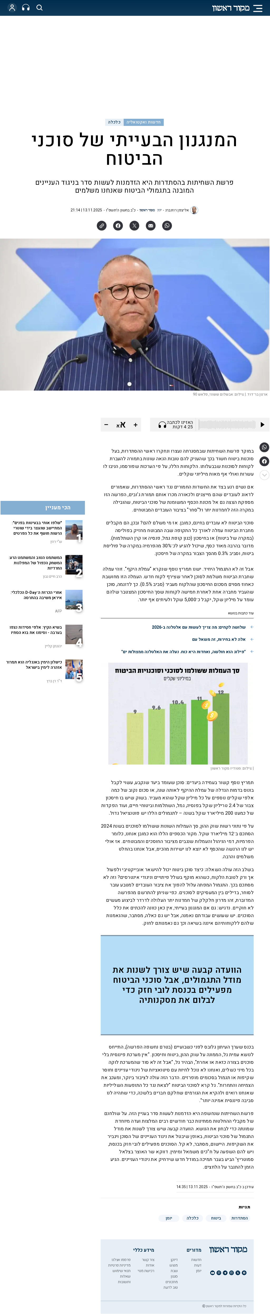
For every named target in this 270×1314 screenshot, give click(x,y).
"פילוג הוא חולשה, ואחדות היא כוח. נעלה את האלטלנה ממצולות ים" (183, 652)
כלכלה (114, 122)
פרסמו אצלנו (121, 1260)
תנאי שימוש (122, 1271)
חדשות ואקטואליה (144, 122)
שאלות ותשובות (124, 1279)
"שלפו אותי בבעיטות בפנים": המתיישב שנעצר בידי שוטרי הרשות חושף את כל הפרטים (37, 528)
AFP (58, 611)
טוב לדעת (170, 1287)
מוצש (174, 1265)
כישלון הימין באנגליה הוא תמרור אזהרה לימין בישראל (34, 664)
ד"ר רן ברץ (54, 681)
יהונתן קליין (53, 646)
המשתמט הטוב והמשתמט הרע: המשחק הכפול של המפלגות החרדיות (35, 563)
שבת (174, 1271)
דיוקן (174, 1260)
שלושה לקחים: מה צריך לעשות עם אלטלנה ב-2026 (199, 627)
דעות (197, 1265)
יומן (198, 1271)
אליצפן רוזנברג (177, 210)
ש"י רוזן (56, 541)
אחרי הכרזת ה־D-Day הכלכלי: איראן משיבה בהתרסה (36, 595)
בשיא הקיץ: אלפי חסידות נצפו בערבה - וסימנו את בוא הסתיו (35, 629)
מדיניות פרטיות (119, 1265)
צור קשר (148, 1260)
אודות (150, 1265)
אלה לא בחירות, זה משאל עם (219, 639)
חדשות (196, 1260)
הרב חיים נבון (52, 576)
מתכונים (172, 1282)
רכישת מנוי (146, 1271)
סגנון (174, 1276)
